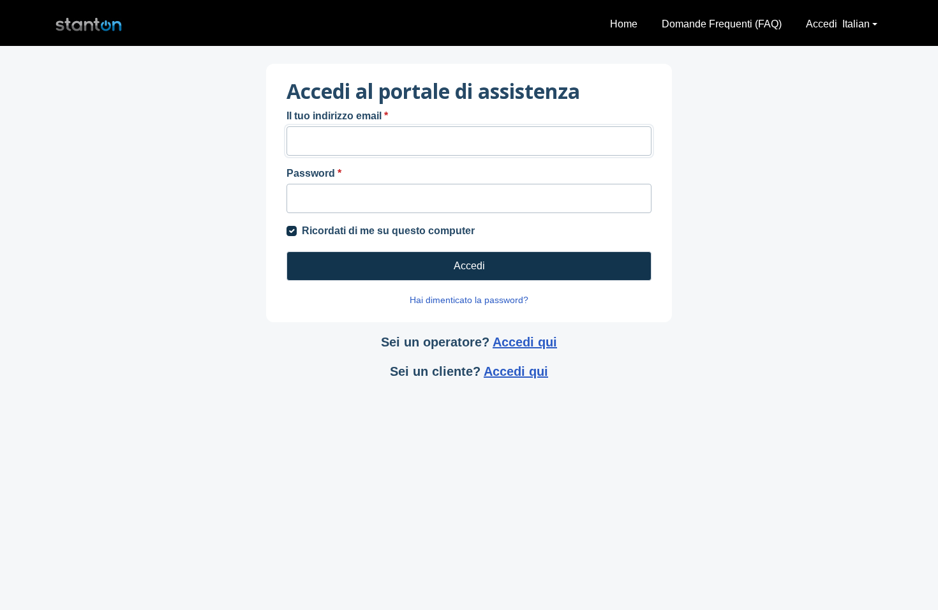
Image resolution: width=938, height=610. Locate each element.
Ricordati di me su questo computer (388, 230)
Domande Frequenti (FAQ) (722, 24)
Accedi (821, 24)
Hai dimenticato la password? (469, 300)
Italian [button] (856, 24)
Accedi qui (525, 342)
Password (314, 173)
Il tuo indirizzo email (337, 115)
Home (623, 24)
